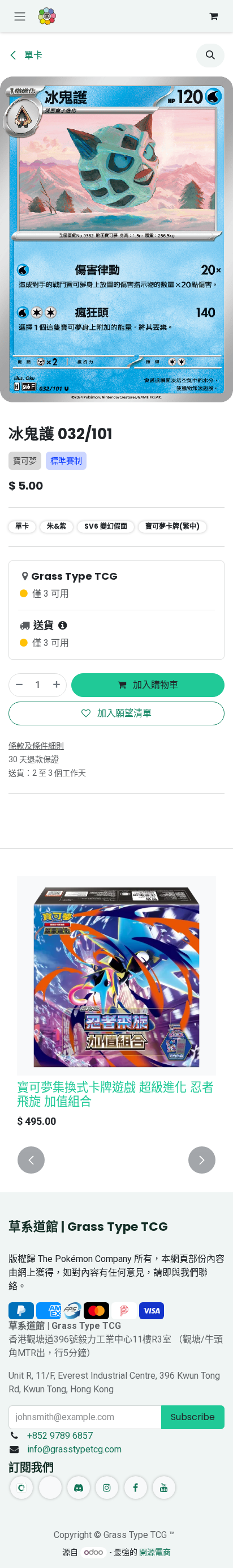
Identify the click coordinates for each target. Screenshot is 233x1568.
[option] (116, 1004)
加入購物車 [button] (154, 684)
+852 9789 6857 (60, 1435)
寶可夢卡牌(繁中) (172, 526)
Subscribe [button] (193, 1416)
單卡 (32, 55)
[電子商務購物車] (213, 16)
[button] (210, 55)
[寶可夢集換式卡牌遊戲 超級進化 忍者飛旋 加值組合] (116, 976)
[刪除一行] (18, 685)
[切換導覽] (19, 16)
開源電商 (155, 1552)
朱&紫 (56, 526)
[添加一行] (57, 685)
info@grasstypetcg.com (74, 1449)
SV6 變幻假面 (105, 526)
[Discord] (78, 1487)
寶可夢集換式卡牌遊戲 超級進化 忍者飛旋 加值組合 (115, 1094)
